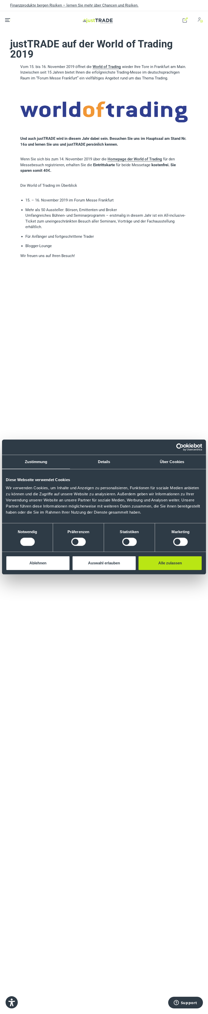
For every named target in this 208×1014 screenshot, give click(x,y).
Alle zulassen (170, 563)
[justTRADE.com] (98, 14)
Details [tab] (104, 462)
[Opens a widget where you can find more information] (185, 1003)
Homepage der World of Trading (135, 159)
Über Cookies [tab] (172, 462)
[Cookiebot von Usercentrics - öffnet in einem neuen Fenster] (180, 447)
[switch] (78, 542)
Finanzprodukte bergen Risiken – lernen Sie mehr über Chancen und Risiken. (74, 5)
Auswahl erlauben (104, 563)
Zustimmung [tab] (36, 462)
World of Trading (107, 66)
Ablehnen (37, 563)
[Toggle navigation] (9, 20)
